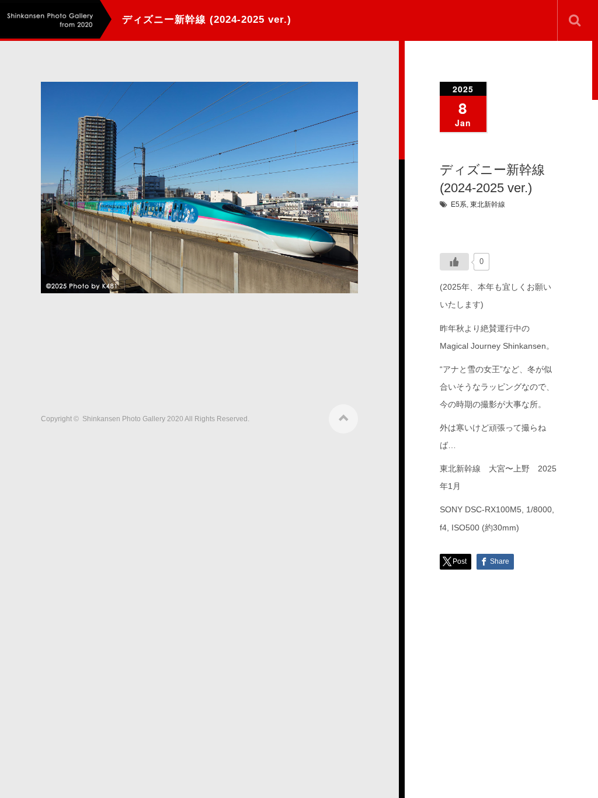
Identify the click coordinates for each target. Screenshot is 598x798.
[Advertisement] (253, 348)
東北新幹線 (487, 204)
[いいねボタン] (454, 261)
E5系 (459, 204)
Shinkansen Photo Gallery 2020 (132, 419)
